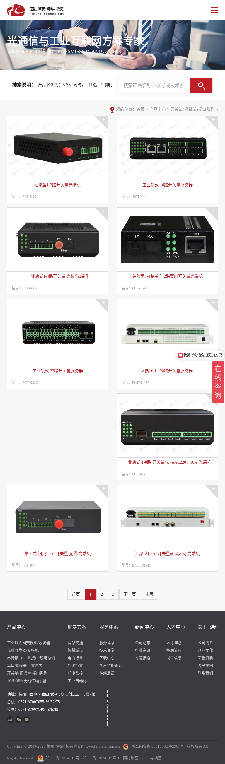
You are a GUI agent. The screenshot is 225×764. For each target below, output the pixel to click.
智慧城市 (75, 650)
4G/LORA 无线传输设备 (27, 680)
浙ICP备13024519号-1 (101, 758)
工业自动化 (77, 680)
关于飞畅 (207, 627)
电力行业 (75, 658)
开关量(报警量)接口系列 (192, 109)
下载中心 (107, 658)
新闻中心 (144, 627)
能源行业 (75, 665)
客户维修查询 (110, 665)
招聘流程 (174, 650)
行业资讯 (142, 650)
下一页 (130, 594)
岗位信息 (174, 658)
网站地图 (130, 758)
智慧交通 (75, 642)
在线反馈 (107, 673)
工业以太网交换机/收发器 (28, 642)
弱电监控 (75, 673)
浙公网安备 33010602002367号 (158, 746)
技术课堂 (107, 650)
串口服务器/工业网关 (24, 665)
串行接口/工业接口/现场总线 (31, 658)
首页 (141, 109)
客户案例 (205, 665)
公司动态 (142, 642)
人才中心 (175, 627)
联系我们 (205, 673)
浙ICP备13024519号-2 (64, 758)
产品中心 (157, 109)
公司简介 (205, 642)
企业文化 (205, 650)
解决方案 (77, 627)
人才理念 (174, 642)
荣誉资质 (205, 658)
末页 (149, 594)
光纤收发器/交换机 (23, 650)
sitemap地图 (152, 758)
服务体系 (108, 627)
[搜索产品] (201, 85)
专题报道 (142, 658)
